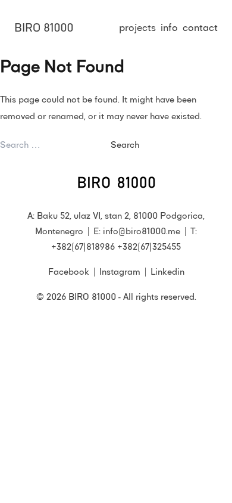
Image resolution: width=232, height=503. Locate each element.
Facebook (68, 271)
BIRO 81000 (43, 27)
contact (200, 27)
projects (137, 27)
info (169, 27)
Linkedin (167, 271)
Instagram (119, 271)
